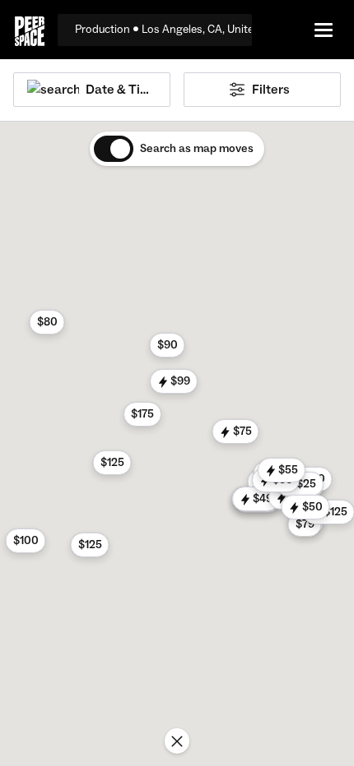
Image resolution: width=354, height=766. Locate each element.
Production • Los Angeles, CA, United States (163, 29)
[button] (167, 345)
